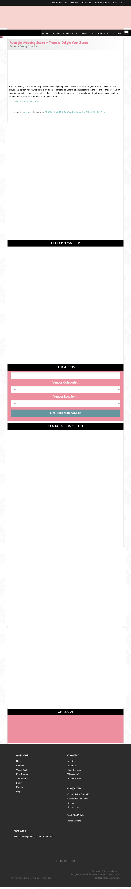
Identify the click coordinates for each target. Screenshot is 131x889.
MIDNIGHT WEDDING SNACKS (60, 112)
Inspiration (27, 112)
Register (117, 3)
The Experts (22, 778)
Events (19, 787)
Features (20, 765)
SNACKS (80, 112)
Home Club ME (74, 821)
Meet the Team (74, 770)
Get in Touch (102, 3)
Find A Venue (22, 774)
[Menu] (126, 32)
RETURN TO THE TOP (65, 861)
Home (19, 761)
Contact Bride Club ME (78, 794)
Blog (18, 791)
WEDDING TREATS (95, 112)
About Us (57, 3)
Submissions (71, 3)
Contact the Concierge (77, 799)
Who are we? (73, 774)
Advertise (87, 3)
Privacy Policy (74, 778)
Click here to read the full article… (25, 101)
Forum (19, 783)
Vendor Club (21, 770)
